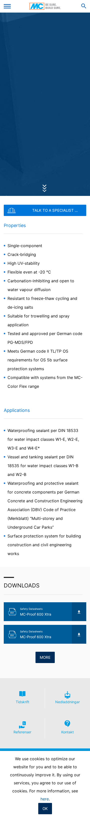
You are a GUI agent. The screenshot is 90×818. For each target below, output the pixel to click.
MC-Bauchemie (45, 6)
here (44, 798)
